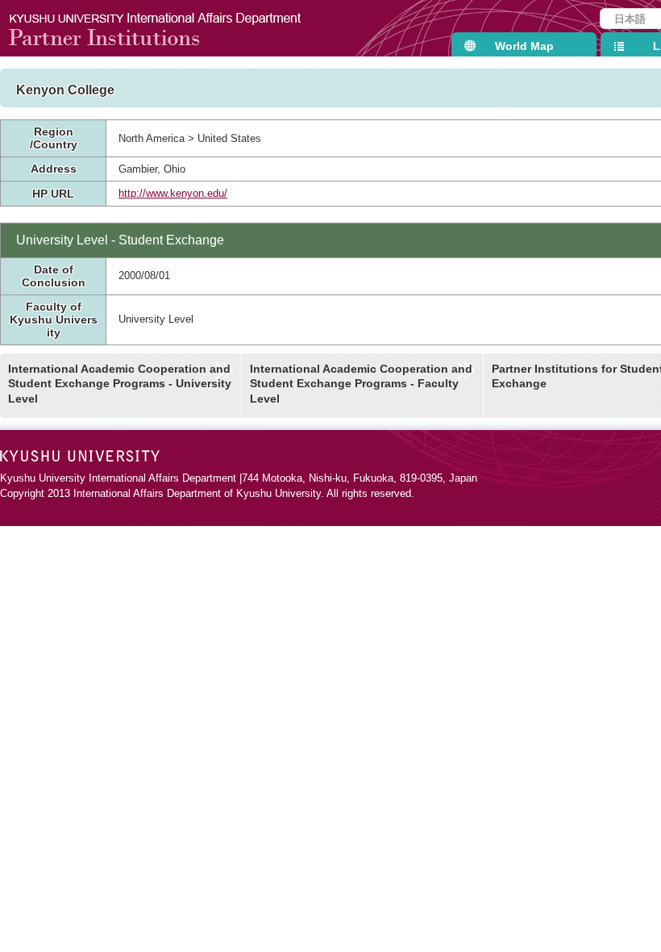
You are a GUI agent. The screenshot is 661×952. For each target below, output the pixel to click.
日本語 (630, 19)
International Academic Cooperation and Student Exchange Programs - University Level (119, 383)
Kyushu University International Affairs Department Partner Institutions (165, 28)
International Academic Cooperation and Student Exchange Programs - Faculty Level (361, 383)
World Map (524, 46)
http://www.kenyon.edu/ (172, 193)
